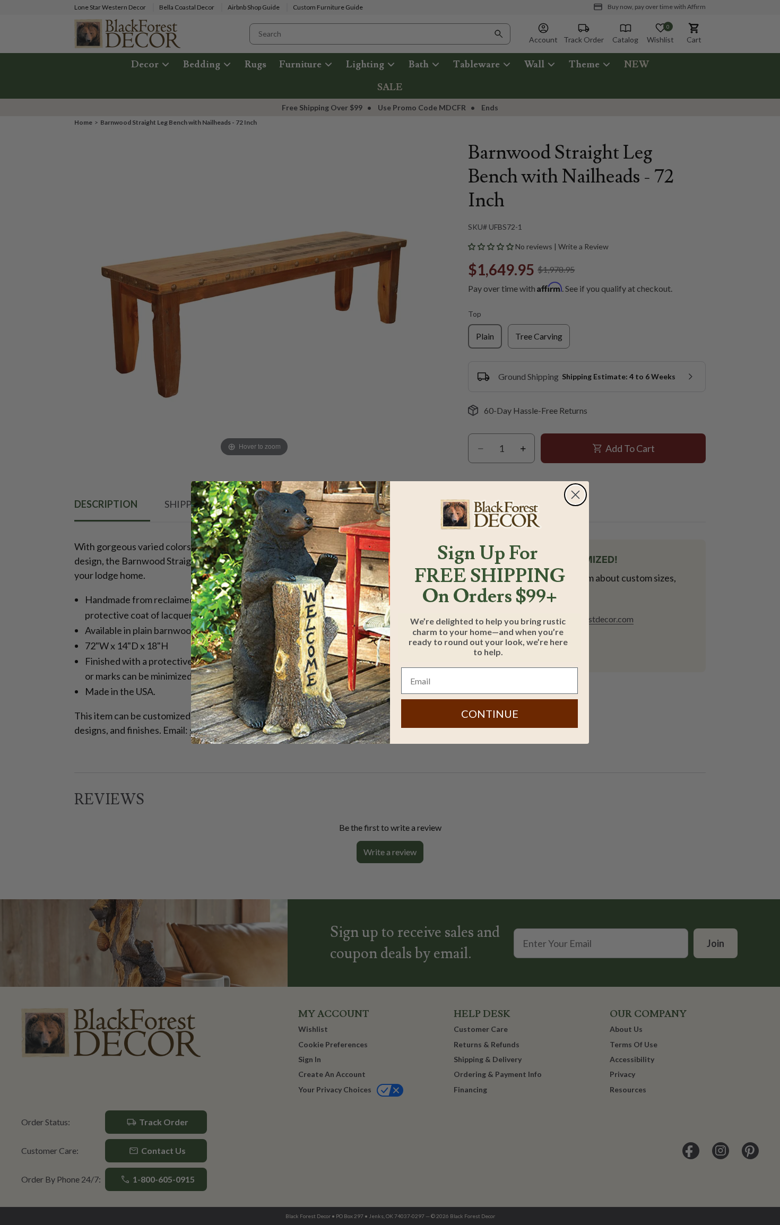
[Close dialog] (575, 494)
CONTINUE (489, 713)
